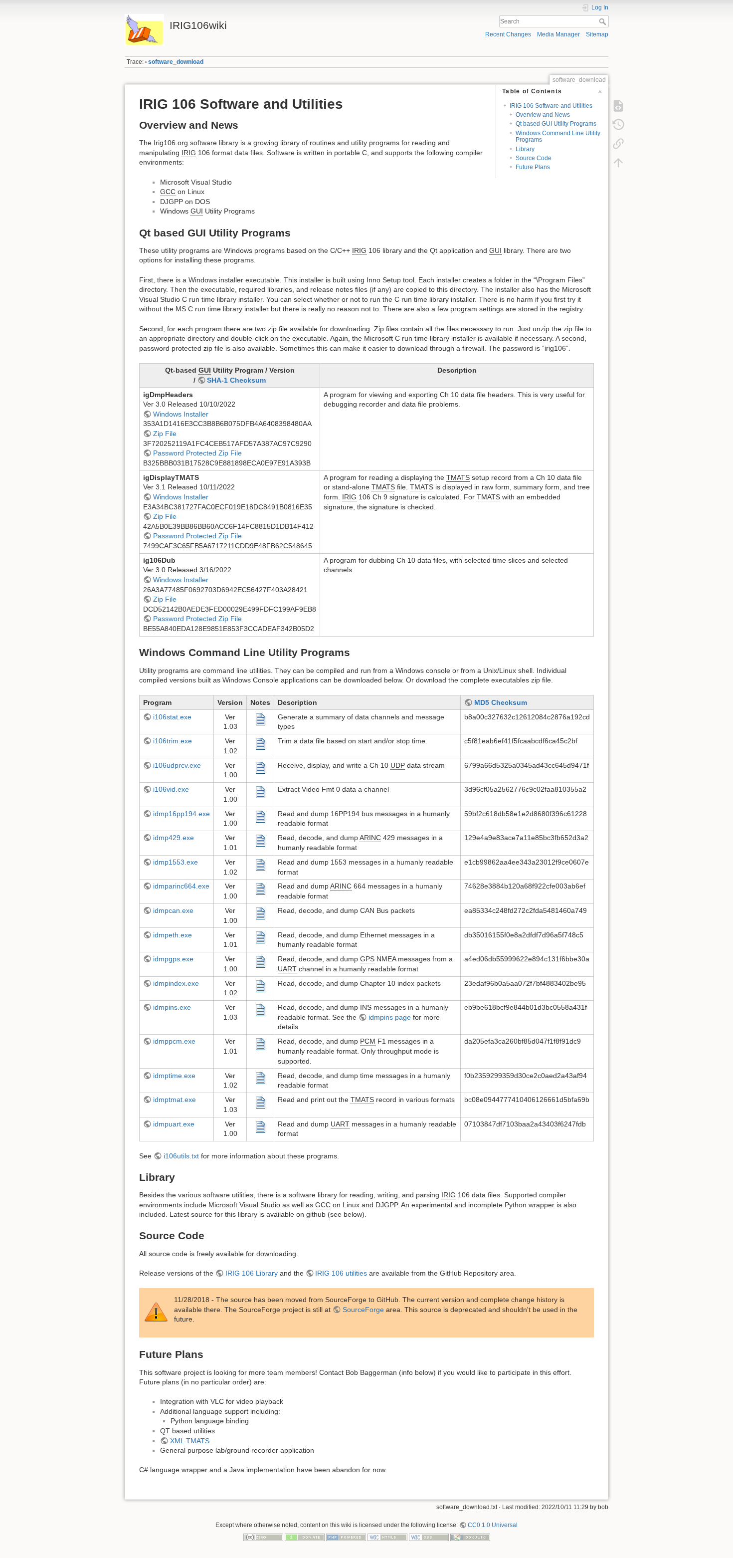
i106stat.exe (172, 717)
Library (525, 149)
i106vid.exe (171, 789)
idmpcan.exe (173, 910)
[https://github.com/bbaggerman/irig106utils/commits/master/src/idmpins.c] (260, 1010)
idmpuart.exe (173, 1124)
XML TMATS (189, 1441)
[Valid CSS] (429, 1537)
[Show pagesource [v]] (618, 105)
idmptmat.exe (174, 1100)
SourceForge (363, 1310)
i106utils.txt (181, 1156)
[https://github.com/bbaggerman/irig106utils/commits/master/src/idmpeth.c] (260, 937)
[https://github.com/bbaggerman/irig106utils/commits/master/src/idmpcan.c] (260, 913)
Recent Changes (508, 34)
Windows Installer (180, 414)
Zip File (165, 434)
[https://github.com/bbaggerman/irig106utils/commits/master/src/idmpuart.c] (260, 1126)
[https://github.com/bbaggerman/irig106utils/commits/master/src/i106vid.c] (260, 792)
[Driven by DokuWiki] (470, 1537)
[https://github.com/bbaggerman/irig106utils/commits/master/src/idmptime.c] (260, 1078)
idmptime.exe (174, 1076)
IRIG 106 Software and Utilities (551, 105)
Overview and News (543, 114)
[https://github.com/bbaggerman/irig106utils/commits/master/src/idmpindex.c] (260, 985)
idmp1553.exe (175, 862)
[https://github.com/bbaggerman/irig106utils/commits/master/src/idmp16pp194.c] (260, 816)
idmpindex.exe (176, 983)
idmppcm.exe (174, 1041)
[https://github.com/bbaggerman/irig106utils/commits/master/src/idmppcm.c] (260, 1044)
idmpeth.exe (172, 935)
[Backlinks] (618, 143)
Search (603, 21)
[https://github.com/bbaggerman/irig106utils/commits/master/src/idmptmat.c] (260, 1102)
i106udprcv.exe (177, 765)
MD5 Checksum (500, 702)
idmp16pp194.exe (181, 814)
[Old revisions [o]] (618, 124)
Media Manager (558, 34)
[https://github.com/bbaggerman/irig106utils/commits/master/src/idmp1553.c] (260, 864)
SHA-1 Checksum (236, 380)
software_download (175, 61)
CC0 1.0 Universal (493, 1525)
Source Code (533, 158)
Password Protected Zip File (197, 453)
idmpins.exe (172, 1007)
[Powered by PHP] (346, 1537)
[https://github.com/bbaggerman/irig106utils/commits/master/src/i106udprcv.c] (260, 767)
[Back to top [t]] (618, 162)
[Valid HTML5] (387, 1537)
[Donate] (305, 1537)
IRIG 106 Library (251, 1273)
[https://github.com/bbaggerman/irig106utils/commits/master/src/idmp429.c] (260, 840)
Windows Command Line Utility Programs (558, 136)
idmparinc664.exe (181, 886)
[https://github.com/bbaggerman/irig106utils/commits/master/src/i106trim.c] (260, 743)
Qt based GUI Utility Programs (556, 123)
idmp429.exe (173, 838)
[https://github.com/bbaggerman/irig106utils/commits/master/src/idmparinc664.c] (260, 888)
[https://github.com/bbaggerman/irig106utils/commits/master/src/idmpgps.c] (260, 961)
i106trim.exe (172, 741)
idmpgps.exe (173, 959)
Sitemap (597, 34)
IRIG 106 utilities (341, 1273)
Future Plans (533, 167)
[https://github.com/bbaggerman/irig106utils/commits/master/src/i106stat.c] (260, 719)
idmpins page (389, 1017)
